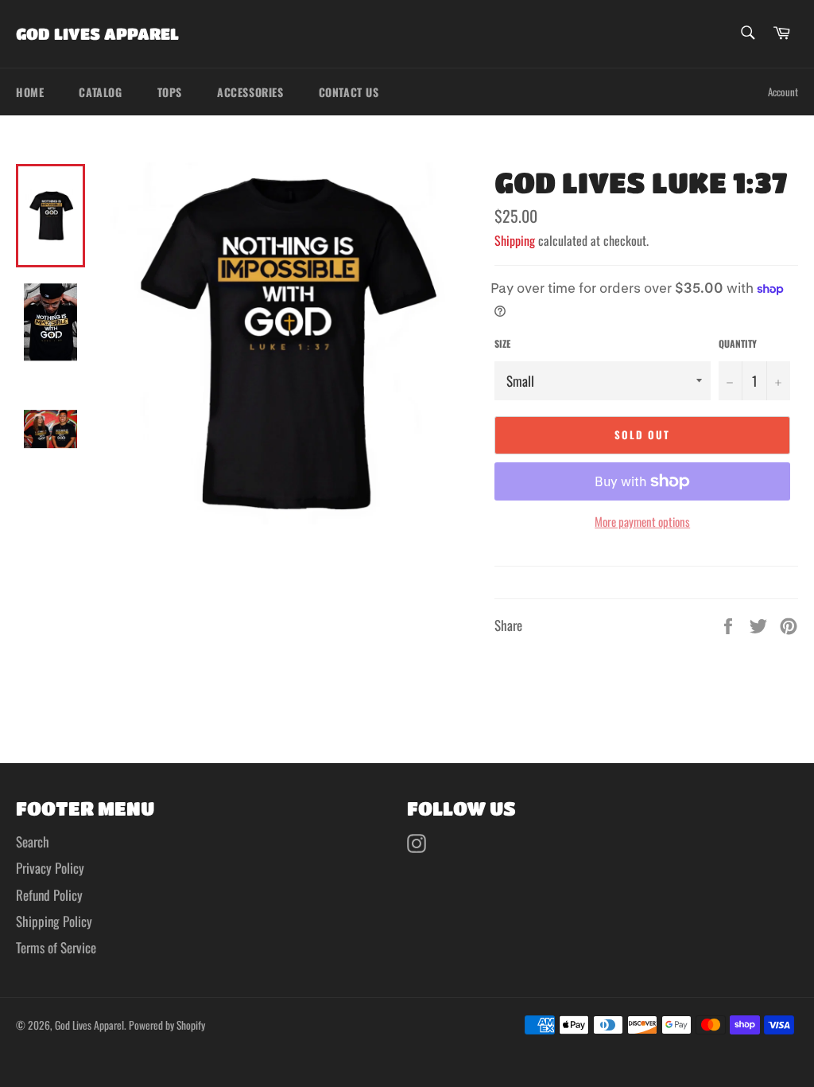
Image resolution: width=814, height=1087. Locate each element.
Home (30, 92)
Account (783, 91)
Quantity (738, 343)
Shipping (514, 240)
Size (502, 343)
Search (32, 841)
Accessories (250, 92)
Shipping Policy (54, 921)
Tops (169, 92)
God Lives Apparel (97, 34)
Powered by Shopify (167, 1025)
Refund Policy (49, 895)
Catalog (100, 92)
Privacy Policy (50, 868)
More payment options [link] (642, 521)
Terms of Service (56, 947)
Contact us (349, 92)
